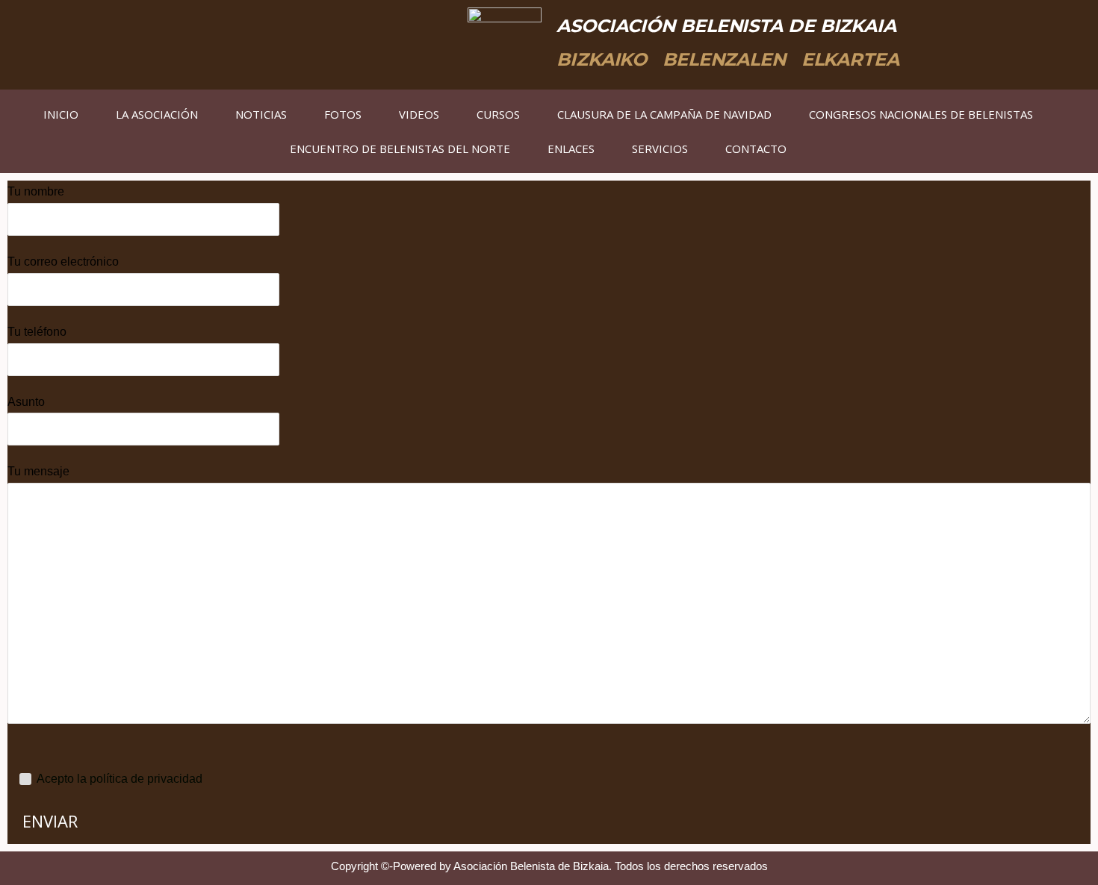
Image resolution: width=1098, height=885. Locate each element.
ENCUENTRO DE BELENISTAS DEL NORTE (400, 148)
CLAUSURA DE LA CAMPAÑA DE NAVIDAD (664, 114)
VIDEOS (419, 114)
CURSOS (498, 114)
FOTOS (343, 114)
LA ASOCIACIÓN (157, 114)
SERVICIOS (660, 148)
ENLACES (571, 148)
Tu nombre (35, 191)
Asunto (26, 401)
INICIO (60, 114)
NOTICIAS (261, 114)
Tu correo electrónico (63, 261)
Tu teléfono (36, 331)
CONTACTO (756, 148)
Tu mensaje (38, 471)
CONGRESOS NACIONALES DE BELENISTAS (921, 114)
